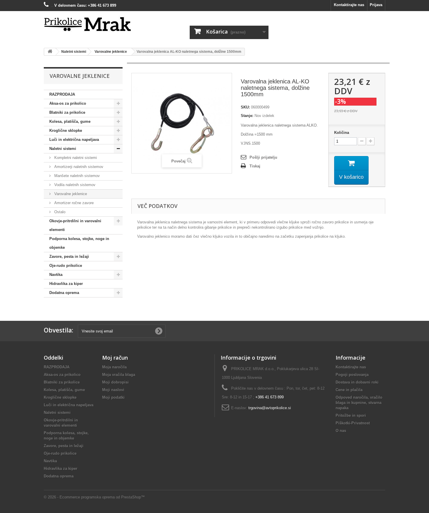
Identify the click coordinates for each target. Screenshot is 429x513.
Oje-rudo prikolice (65, 265)
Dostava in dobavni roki (357, 382)
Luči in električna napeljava (74, 139)
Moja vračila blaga (118, 374)
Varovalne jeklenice (70, 194)
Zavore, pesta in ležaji (69, 256)
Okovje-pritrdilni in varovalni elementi (75, 225)
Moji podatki (113, 397)
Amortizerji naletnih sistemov (78, 166)
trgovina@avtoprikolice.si (269, 408)
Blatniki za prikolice (67, 112)
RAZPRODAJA (62, 94)
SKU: (245, 107)
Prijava (376, 5)
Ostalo (59, 212)
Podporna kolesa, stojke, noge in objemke (79, 243)
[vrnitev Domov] (49, 51)
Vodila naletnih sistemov (74, 185)
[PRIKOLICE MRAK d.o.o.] (98, 24)
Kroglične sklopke (65, 130)
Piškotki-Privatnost (353, 423)
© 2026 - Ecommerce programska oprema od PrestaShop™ (94, 497)
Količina (341, 132)
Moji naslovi (113, 390)
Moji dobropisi (115, 382)
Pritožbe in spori (351, 415)
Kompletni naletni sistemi (75, 157)
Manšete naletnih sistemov (76, 176)
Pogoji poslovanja (352, 374)
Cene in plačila (349, 390)
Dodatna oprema (64, 292)
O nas (341, 430)
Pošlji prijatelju (263, 157)
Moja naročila (114, 367)
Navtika (55, 274)
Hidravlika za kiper (66, 283)
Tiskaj (255, 166)
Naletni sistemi (62, 148)
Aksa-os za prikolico (67, 103)
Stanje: (247, 115)
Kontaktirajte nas (349, 5)
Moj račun (115, 357)
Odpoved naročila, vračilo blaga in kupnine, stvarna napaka (359, 402)
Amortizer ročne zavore (73, 203)
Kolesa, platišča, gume (69, 121)
